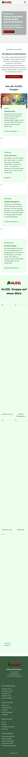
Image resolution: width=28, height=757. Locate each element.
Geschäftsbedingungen (8, 726)
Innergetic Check (6, 689)
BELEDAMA (5, 714)
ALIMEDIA (4, 710)
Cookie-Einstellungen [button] (8, 741)
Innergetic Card (6, 693)
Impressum (5, 729)
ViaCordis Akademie (7, 712)
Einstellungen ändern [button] (8, 743)
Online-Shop (5, 705)
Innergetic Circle (6, 695)
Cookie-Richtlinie (6, 738)
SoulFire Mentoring (7, 691)
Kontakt (4, 724)
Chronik (4, 722)
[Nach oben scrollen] (25, 755)
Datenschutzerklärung (8, 736)
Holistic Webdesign (7, 698)
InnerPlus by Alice (7, 707)
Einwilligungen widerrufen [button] (9, 745)
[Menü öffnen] (24, 2)
